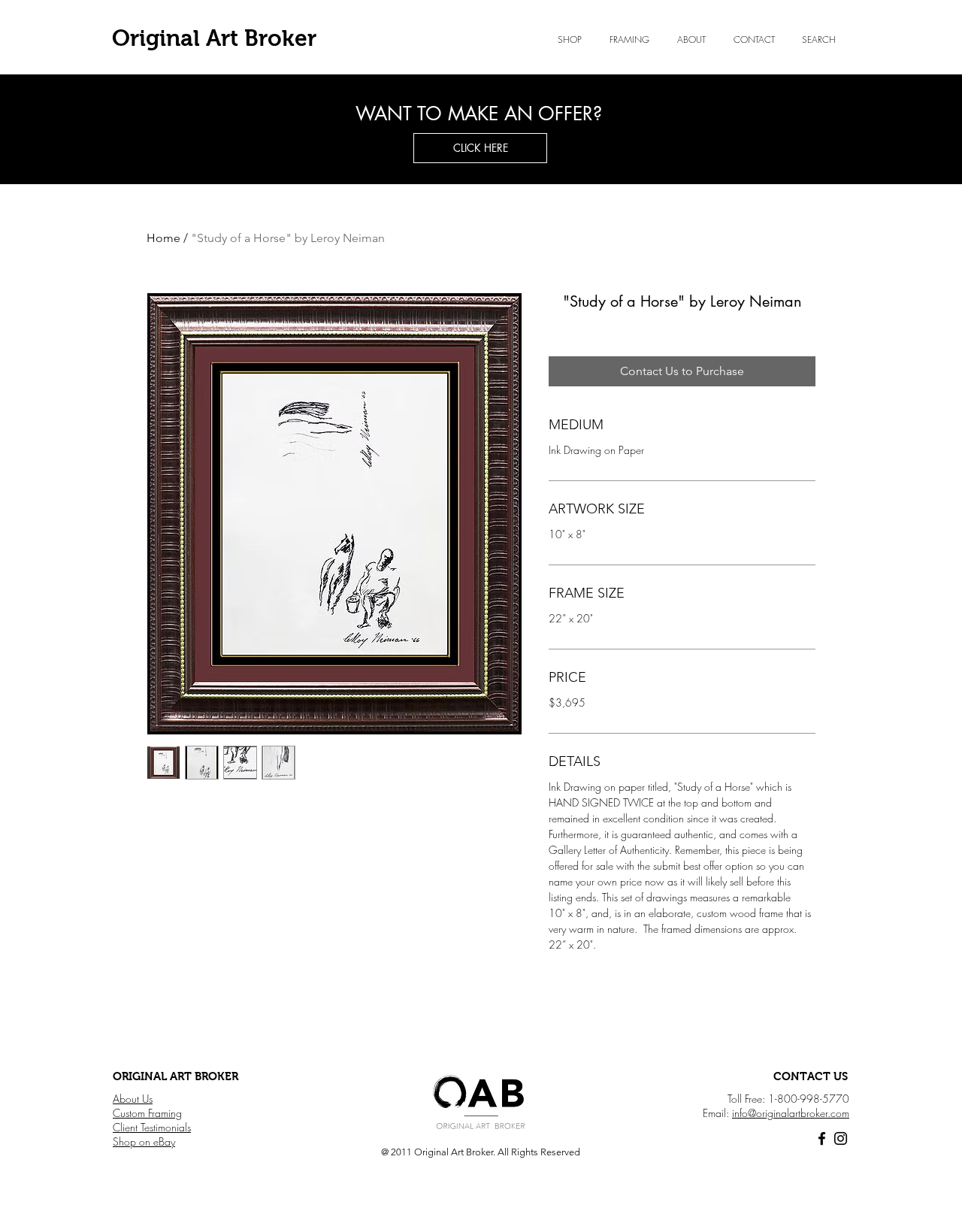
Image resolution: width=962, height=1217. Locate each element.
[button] (691, 40)
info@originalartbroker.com (790, 1113)
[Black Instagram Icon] (840, 1138)
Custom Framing (147, 1113)
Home (163, 238)
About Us (133, 1098)
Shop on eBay (144, 1141)
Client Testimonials (152, 1127)
